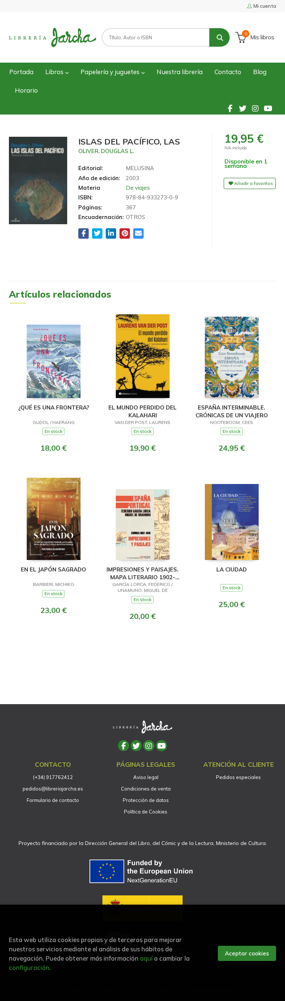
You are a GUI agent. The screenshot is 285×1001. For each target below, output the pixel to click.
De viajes (138, 187)
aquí (146, 958)
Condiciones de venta (146, 789)
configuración (29, 967)
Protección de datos (146, 800)
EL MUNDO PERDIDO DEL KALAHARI (142, 411)
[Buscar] (219, 37)
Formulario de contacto (53, 800)
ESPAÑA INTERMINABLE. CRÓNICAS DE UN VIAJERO (232, 411)
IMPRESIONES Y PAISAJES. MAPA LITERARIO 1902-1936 (142, 573)
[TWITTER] (242, 108)
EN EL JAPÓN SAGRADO (53, 569)
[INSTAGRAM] (255, 108)
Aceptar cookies (247, 953)
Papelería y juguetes (111, 72)
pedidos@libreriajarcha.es (53, 789)
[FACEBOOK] (230, 108)
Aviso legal (145, 777)
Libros (55, 72)
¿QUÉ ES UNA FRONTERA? (53, 407)
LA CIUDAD (231, 569)
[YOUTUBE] (267, 108)
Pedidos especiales (238, 777)
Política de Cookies (145, 812)
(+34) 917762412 (53, 777)
